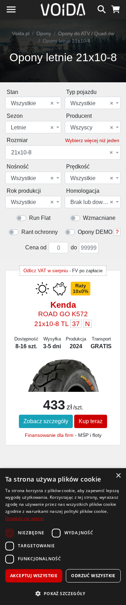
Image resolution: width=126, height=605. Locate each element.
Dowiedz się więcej (24, 518)
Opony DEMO (95, 232)
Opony (43, 33)
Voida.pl (20, 33)
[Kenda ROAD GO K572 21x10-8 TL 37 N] (63, 386)
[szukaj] (102, 8)
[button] (63, 593)
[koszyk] (116, 8)
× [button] (118, 475)
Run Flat (39, 218)
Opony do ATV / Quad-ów (86, 33)
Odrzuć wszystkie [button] (93, 576)
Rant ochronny (39, 232)
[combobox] (33, 103)
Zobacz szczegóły (45, 421)
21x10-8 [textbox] (62, 152)
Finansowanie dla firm (49, 435)
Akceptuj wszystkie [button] (33, 576)
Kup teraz (91, 421)
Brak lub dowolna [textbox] (92, 202)
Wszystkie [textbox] (32, 103)
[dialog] (63, 536)
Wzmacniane (99, 218)
